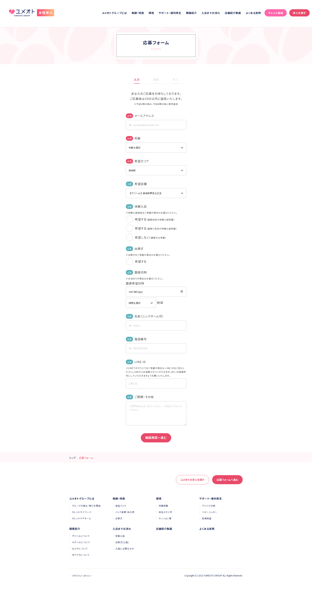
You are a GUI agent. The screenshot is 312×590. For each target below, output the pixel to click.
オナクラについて (80, 554)
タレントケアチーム (81, 518)
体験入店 (120, 535)
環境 (151, 13)
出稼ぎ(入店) (122, 542)
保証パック (120, 505)
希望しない (150, 237)
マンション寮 (165, 518)
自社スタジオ (165, 511)
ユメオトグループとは (114, 13)
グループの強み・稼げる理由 (86, 505)
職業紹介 (74, 528)
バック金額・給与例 (125, 511)
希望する (155, 219)
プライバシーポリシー (82, 575)
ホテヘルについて (81, 542)
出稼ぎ (118, 518)
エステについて (80, 548)
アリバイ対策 (208, 505)
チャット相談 (275, 13)
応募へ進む (227, 479)
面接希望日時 (135, 283)
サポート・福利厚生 (170, 13)
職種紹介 (191, 13)
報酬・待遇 (138, 13)
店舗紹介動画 (233, 13)
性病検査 (206, 518)
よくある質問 (253, 13)
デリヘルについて (81, 535)
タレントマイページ (82, 511)
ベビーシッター (209, 511)
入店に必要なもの (124, 548)
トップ (72, 458)
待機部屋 (163, 505)
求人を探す (299, 13)
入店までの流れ (211, 13)
